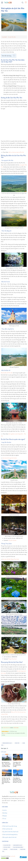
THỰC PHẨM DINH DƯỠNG (18, 847)
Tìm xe (4, 818)
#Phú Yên (17, 743)
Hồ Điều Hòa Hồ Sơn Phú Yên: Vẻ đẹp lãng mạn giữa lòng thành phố (6, 780)
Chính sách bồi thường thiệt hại (10, 834)
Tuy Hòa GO (12, 856)
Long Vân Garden (12, 540)
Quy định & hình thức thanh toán (10, 831)
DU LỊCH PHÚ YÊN (7, 845)
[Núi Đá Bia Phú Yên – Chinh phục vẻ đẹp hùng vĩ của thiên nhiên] (6, 757)
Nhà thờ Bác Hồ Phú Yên (6, 372)
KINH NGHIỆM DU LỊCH (17, 845)
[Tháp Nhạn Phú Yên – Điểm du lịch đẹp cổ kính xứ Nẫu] (17, 757)
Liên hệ (5, 810)
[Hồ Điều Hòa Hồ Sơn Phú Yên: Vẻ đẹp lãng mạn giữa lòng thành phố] (6, 773)
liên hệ (5, 733)
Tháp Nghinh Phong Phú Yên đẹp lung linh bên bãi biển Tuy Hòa (17, 780)
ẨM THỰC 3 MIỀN (7, 847)
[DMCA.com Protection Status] (5, 858)
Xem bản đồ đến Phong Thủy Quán (10, 559)
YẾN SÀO (5, 849)
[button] (13, 55)
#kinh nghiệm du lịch (7, 743)
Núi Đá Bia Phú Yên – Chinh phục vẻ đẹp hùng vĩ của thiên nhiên (6, 764)
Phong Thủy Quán (12, 659)
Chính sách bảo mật (7, 829)
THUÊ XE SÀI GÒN (13, 849)
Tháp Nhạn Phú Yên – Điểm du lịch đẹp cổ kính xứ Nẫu (17, 764)
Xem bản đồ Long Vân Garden (10, 458)
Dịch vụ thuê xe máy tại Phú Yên (16, 152)
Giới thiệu (5, 813)
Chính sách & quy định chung (10, 826)
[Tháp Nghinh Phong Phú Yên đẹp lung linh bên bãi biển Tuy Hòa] (17, 773)
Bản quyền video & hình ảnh (9, 837)
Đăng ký (5, 815)
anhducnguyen (6, 727)
